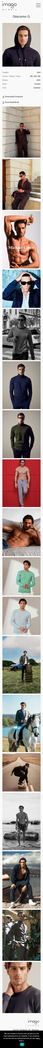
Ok (22, 1044)
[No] (40, 1039)
